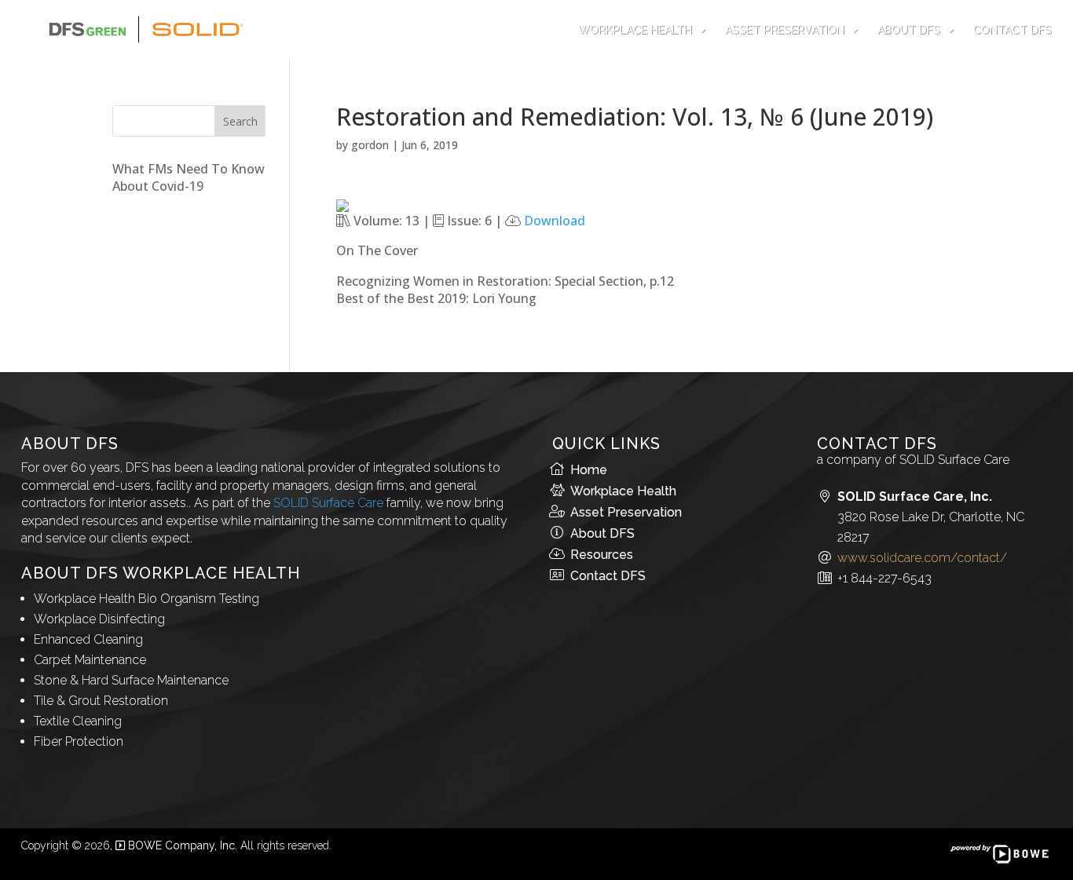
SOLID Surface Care (328, 502)
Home (588, 469)
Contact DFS (1012, 30)
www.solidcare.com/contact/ (922, 557)
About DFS (908, 30)
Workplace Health (635, 30)
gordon (370, 144)
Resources (601, 554)
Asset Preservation (784, 30)
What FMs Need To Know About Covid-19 (188, 177)
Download (554, 220)
